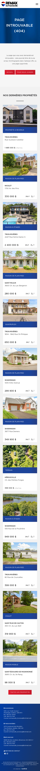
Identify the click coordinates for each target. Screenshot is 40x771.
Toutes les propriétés (20, 692)
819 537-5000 (11, 714)
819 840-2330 (11, 742)
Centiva (24, 768)
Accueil (10, 72)
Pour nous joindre (25, 72)
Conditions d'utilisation (22, 764)
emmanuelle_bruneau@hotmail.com (20, 718)
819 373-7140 (11, 716)
